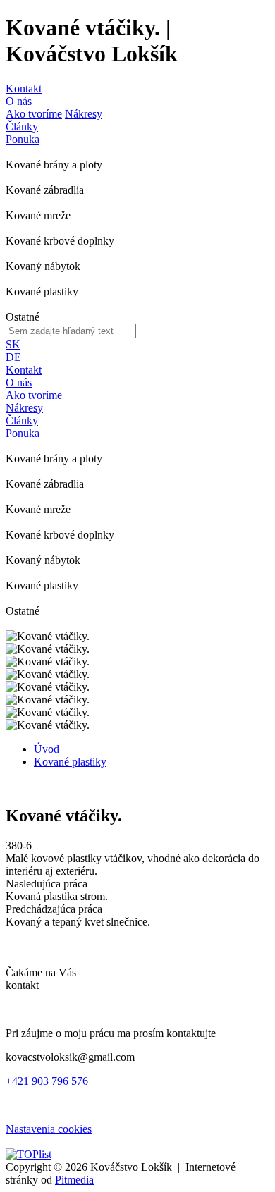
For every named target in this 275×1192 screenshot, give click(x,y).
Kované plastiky (70, 762)
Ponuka (22, 139)
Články (22, 127)
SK (13, 344)
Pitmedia (74, 1180)
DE (13, 357)
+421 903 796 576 (47, 1081)
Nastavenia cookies (49, 1129)
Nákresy (83, 114)
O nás (19, 101)
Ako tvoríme (34, 114)
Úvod (46, 749)
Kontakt (24, 88)
